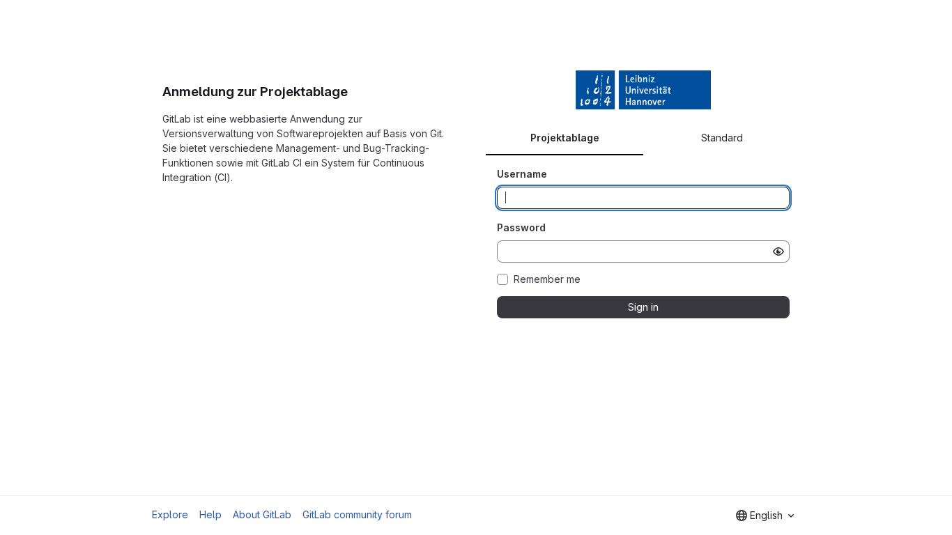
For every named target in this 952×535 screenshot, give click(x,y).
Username (522, 174)
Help (210, 514)
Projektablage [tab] (564, 138)
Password (521, 227)
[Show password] (778, 251)
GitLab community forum (357, 514)
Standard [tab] (722, 138)
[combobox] (765, 515)
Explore (170, 514)
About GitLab (262, 514)
